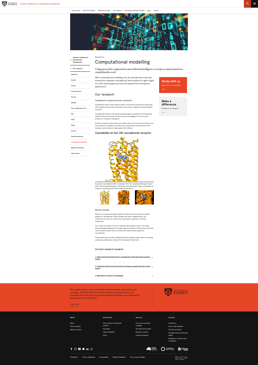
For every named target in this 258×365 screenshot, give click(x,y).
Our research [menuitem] (77, 68)
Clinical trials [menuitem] (75, 153)
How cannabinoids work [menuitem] (78, 108)
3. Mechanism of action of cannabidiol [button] (109, 276)
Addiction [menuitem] (74, 74)
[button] (247, 4)
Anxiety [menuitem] (73, 80)
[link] (80, 323)
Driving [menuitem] (73, 97)
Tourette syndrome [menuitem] (77, 136)
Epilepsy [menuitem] (73, 102)
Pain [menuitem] (72, 114)
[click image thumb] (104, 197)
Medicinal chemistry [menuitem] (77, 148)
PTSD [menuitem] (72, 119)
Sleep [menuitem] (73, 125)
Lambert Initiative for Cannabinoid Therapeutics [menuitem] (80, 60)
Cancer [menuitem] (73, 86)
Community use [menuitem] (76, 91)
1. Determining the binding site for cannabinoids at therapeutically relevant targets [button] (122, 258)
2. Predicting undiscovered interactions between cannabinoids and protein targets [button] (122, 267)
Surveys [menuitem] (73, 131)
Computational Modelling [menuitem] (79, 142)
